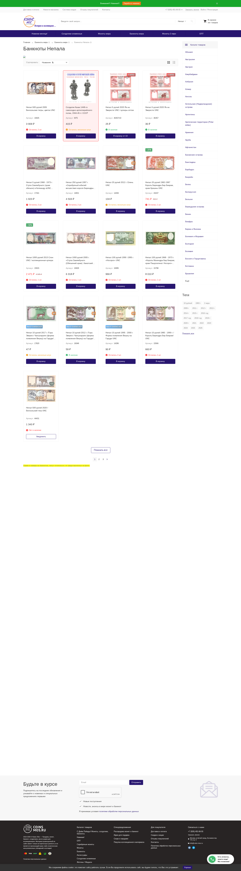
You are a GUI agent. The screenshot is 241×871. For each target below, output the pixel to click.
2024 (186, 328)
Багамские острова (194, 155)
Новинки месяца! (39, 34)
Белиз (188, 184)
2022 (202, 323)
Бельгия (189, 199)
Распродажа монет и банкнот (126, 831)
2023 (209, 323)
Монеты (80, 848)
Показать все (101, 450)
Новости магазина (50, 10)
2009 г (186, 308)
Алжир (188, 89)
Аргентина (190, 114)
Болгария (189, 244)
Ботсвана (189, 266)
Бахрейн (189, 177)
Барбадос (189, 169)
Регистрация (212, 10)
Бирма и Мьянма (193, 229)
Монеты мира (104, 34)
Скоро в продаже (121, 839)
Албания (189, 82)
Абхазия (189, 52)
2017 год (187, 318)
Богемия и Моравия (194, 236)
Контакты (106, 10)
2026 (200, 328)
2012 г (203, 308)
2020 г (186, 323)
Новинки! (80, 837)
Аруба (188, 140)
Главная (26, 42)
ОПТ (201, 34)
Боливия (189, 251)
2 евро (207, 303)
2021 (194, 323)
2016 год (204, 313)
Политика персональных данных (34, 859)
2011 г (194, 308)
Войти (203, 10)
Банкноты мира (137, 34)
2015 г (194, 313)
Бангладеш (190, 162)
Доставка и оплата (31, 10)
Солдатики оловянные (72, 34)
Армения (189, 132)
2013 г (212, 308)
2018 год (198, 318)
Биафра (189, 221)
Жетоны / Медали (84, 862)
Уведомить (41, 436)
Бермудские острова (194, 207)
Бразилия (189, 273)
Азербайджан (191, 74)
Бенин (188, 214)
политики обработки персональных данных (119, 811)
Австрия (189, 67)
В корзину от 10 (120, 136)
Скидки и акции (157, 835)
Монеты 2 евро (169, 34)
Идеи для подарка (121, 835)
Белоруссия (190, 192)
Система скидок (69, 10)
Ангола (188, 96)
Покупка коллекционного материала (129, 842)
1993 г (198, 303)
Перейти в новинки (131, 3)
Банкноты (81, 851)
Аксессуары (82, 855)
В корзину (41, 136)
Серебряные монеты (85, 844)
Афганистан (190, 147)
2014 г (186, 313)
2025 (193, 328)
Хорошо (187, 867)
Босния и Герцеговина (195, 259)
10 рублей (188, 303)
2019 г (207, 318)
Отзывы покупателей (89, 10)
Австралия (190, 59)
